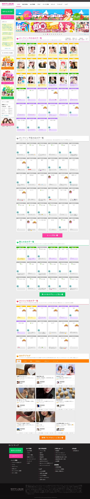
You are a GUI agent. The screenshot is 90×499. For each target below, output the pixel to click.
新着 (19, 361)
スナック (53, 4)
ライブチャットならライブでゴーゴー (45, 497)
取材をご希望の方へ (59, 471)
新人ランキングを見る (8, 97)
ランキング (59, 4)
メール (13, 464)
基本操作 (41, 454)
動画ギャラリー (30, 457)
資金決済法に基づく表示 (60, 459)
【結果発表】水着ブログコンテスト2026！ (7, 33)
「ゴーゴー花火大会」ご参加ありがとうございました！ (7, 38)
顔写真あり (38, 361)
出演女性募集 (58, 467)
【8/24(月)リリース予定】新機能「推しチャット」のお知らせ (7, 44)
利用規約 (57, 450)
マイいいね (55, 361)
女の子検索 (32, 4)
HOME (18, 4)
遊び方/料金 (25, 4)
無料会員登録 (7, 11)
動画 (31, 361)
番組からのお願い (43, 459)
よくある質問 (42, 471)
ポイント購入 (15, 472)
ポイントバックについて (45, 465)
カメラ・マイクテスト (44, 477)
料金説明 (41, 457)
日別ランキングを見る (8, 68)
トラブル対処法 (43, 475)
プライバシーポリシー (60, 452)
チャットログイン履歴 (16, 470)
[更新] (86, 39)
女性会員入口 (76, 450)
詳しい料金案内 (5, 115)
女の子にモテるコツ (44, 461)
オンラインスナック (31, 459)
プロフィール (15, 466)
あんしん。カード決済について (46, 463)
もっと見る (51, 235)
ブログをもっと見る (51, 437)
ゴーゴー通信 (30, 454)
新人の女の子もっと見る (51, 294)
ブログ (38, 4)
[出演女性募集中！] (7, 126)
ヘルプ (66, 4)
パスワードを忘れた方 (16, 462)
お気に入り (46, 361)
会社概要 (57, 461)
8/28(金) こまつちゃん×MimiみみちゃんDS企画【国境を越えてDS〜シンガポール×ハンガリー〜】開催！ (7, 27)
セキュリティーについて (60, 454)
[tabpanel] (52, 27)
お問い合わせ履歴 (43, 473)
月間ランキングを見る (8, 83)
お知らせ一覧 (7, 48)
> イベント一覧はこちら (84, 34)
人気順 (24, 361)
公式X (28, 463)
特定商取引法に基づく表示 (61, 457)
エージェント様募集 (59, 469)
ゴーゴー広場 (46, 4)
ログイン (7, 17)
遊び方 (41, 452)
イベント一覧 (42, 450)
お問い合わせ (42, 479)
